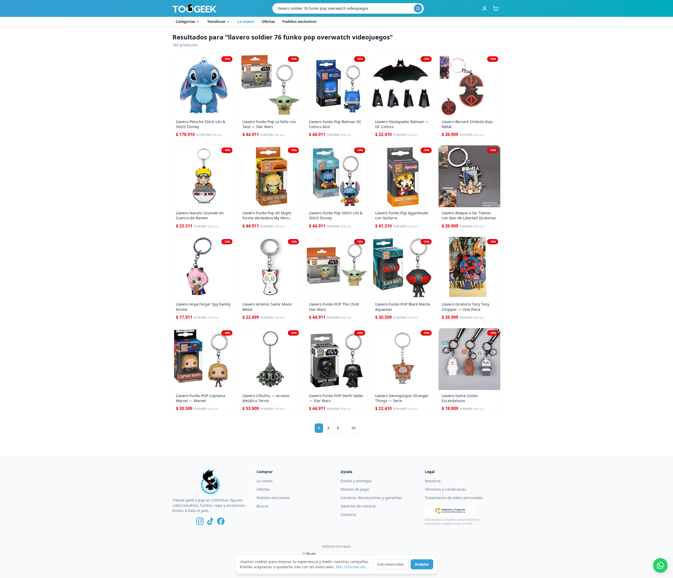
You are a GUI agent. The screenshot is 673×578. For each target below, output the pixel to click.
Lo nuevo (245, 21)
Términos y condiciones (445, 489)
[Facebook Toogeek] (221, 521)
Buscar (263, 506)
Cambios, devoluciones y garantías (371, 497)
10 (353, 427)
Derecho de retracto (358, 506)
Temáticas (216, 21)
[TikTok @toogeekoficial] (210, 521)
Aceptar (422, 564)
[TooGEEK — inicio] (194, 8)
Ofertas (268, 21)
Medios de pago (355, 489)
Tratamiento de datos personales (454, 497)
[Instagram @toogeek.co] (199, 521)
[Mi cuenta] (485, 8)
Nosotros (433, 480)
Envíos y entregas (356, 480)
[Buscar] (418, 8)
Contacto (348, 514)
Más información (350, 566)
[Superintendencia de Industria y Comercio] (450, 510)
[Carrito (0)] (496, 8)
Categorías (185, 21)
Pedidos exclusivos (299, 21)
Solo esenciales (390, 564)
